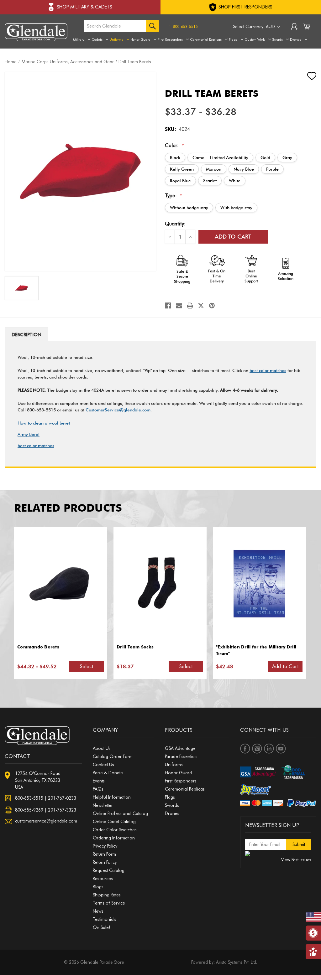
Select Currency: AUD (254, 26)
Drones (295, 39)
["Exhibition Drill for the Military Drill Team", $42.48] (259, 583)
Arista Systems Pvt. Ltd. (236, 962)
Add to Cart (285, 666)
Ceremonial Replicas (206, 39)
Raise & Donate (108, 772)
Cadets (97, 39)
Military (78, 39)
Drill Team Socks (135, 646)
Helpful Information (112, 797)
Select (86, 666)
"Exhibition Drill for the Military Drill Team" (256, 650)
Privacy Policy (105, 846)
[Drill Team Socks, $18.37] (160, 583)
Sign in (294, 27)
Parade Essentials (181, 756)
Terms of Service (109, 902)
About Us (102, 748)
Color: (174, 145)
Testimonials (104, 919)
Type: (173, 196)
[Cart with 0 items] (306, 28)
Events (99, 780)
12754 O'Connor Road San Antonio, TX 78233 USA (38, 780)
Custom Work (255, 39)
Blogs (98, 886)
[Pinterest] (212, 305)
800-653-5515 (29, 798)
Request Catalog (108, 870)
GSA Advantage (180, 748)
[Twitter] (201, 305)
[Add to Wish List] (306, 76)
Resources (103, 878)
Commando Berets (38, 646)
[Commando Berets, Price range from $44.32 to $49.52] (60, 583)
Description (26, 335)
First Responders (170, 39)
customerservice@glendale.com (46, 820)
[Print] (190, 305)
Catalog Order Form (113, 756)
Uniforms (116, 39)
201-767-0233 (62, 798)
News (98, 911)
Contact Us (103, 764)
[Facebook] (168, 305)
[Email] (179, 305)
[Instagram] (257, 749)
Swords (277, 39)
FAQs (98, 789)
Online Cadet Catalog (114, 821)
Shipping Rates (107, 894)
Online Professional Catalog (120, 813)
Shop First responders (244, 7)
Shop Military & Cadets (84, 7)
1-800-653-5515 (183, 26)
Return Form (104, 854)
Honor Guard (140, 39)
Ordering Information (114, 837)
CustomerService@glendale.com (118, 409)
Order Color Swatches (115, 829)
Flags (233, 39)
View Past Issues (296, 859)
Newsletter (103, 805)
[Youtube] (281, 749)
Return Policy (105, 862)
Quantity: (175, 224)
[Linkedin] (269, 749)
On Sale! (101, 927)
